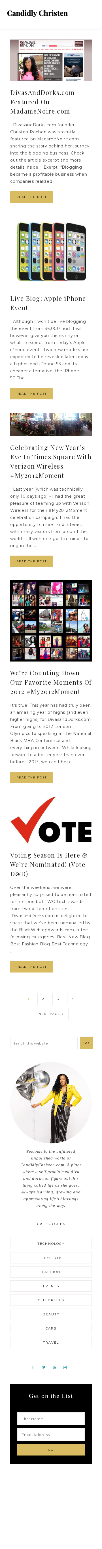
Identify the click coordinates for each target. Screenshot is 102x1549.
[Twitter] (46, 1367)
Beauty (51, 1314)
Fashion (51, 1272)
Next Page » (51, 1014)
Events (51, 1286)
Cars (51, 1328)
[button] (91, 11)
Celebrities (51, 1300)
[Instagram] (66, 1367)
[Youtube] (56, 1367)
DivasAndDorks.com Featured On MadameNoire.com (42, 101)
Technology (51, 1244)
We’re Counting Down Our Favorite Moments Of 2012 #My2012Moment (51, 682)
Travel (51, 1343)
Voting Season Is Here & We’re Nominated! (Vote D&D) (49, 864)
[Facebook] (35, 1367)
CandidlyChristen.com (37, 13)
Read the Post (31, 197)
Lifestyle (51, 1258)
